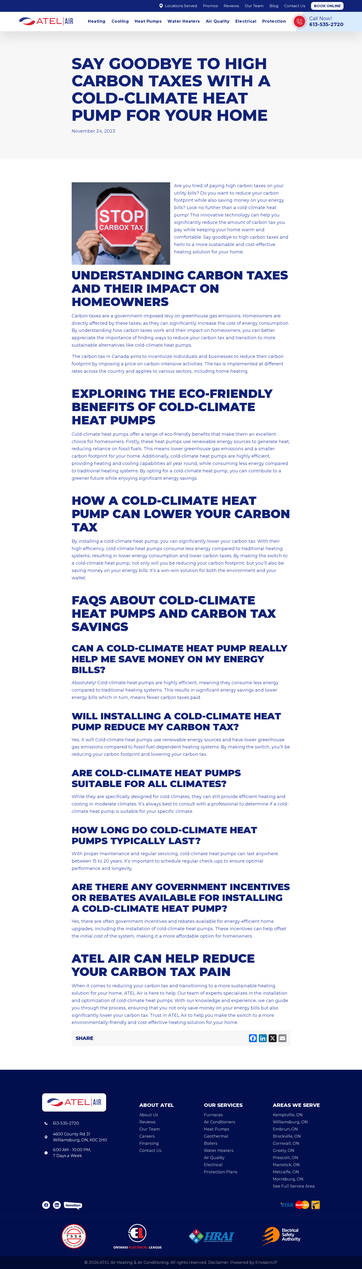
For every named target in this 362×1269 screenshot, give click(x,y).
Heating (97, 21)
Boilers (210, 1143)
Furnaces (213, 1115)
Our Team (254, 5)
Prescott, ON (285, 1157)
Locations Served (180, 5)
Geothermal (216, 1136)
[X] (273, 1038)
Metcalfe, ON (286, 1172)
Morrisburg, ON (288, 1179)
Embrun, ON (285, 1129)
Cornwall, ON (286, 1143)
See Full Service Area (294, 1186)
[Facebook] (253, 1038)
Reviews (231, 5)
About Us (148, 1115)
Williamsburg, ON (290, 1122)
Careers (147, 1136)
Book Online (327, 6)
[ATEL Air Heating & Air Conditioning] (46, 21)
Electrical (245, 21)
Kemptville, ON (288, 1115)
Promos (210, 5)
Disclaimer (218, 1262)
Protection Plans (220, 1172)
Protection (274, 21)
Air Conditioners (219, 1122)
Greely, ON (283, 1150)
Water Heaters (183, 21)
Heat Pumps (148, 21)
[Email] (282, 1038)
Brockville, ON (287, 1136)
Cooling (120, 21)
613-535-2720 (66, 1123)
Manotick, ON (286, 1164)
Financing (149, 1143)
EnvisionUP (266, 1262)
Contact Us (294, 5)
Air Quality (218, 21)
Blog (273, 5)
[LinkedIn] (263, 1038)
